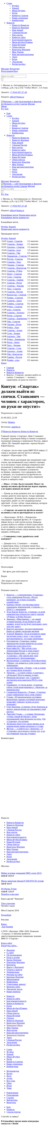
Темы (9, 1088)
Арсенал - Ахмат (15, 351)
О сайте (10, 952)
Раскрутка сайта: (9, 945)
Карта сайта (6, 943)
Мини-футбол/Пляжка (22, 42)
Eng (6, 109)
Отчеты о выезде (14, 970)
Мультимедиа (13, 1071)
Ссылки (10, 1097)
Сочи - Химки (13, 333)
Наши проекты (13, 991)
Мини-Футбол (18, 10)
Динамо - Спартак (15, 265)
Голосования (12, 1095)
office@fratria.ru (17, 97)
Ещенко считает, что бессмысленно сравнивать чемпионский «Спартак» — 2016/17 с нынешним (25, 607)
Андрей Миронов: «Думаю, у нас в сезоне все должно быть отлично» (26, 669)
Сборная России (19, 32)
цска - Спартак (14, 309)
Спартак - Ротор (14, 283)
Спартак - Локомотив (17, 318)
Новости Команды (20, 25)
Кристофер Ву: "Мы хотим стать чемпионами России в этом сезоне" (23, 649)
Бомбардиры (18, 20)
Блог (9, 1107)
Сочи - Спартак (14, 277)
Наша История (19, 45)
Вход (15, 71)
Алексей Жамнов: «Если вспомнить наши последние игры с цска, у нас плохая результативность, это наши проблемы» (26, 636)
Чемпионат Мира (15, 1025)
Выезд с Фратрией (15, 967)
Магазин (5, 69)
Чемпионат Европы (16, 1035)
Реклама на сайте (14, 974)
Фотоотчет (15, 69)
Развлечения (12, 1093)
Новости (11, 23)
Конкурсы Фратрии (21, 49)
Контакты (11, 965)
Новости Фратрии (20, 28)
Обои (9, 1083)
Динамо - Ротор (14, 324)
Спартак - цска (14, 250)
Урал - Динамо (14, 345)
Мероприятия (13, 979)
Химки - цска (13, 360)
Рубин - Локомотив (16, 339)
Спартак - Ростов (15, 292)
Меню (4, 106)
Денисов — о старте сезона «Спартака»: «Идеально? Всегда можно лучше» (25, 674)
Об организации (14, 955)
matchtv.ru (15, 427)
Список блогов (14, 1112)
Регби (14, 13)
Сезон (9, 3)
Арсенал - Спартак (15, 247)
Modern (11, 422)
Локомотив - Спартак (17, 256)
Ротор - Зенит (13, 342)
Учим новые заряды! (16, 984)
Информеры (12, 982)
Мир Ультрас (18, 52)
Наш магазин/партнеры (23, 54)
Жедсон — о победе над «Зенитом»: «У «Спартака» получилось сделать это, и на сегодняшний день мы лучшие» (26, 731)
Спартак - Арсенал (15, 312)
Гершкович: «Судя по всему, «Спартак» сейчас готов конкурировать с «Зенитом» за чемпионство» (27, 687)
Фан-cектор (17, 35)
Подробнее (6, 915)
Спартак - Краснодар (16, 268)
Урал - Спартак (14, 289)
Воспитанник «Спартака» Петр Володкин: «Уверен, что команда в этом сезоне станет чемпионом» (26, 663)
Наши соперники (20, 18)
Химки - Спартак (15, 298)
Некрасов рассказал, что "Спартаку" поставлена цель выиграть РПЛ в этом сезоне (24, 680)
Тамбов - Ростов (14, 357)
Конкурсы (11, 1102)
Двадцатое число (14, 989)
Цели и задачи (13, 957)
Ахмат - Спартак (14, 241)
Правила (11, 1109)
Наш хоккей (17, 30)
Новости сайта (19, 37)
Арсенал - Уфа (13, 336)
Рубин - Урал (13, 327)
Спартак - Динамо (15, 286)
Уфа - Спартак (13, 321)
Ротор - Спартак (14, 315)
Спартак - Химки (15, 244)
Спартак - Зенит (14, 301)
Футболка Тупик (9, 889)
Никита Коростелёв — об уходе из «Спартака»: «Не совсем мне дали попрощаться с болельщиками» (23, 655)
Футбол (15, 6)
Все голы (11, 1081)
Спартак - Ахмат (14, 330)
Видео (9, 1073)
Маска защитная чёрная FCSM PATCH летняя (22, 881)
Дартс (14, 57)
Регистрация (7, 71)
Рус (2, 109)
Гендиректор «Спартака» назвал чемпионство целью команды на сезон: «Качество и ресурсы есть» (25, 643)
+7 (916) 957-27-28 (18, 92)
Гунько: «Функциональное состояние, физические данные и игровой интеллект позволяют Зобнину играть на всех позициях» (26, 700)
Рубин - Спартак (14, 306)
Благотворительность (22, 40)
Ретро (14, 59)
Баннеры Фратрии (15, 977)
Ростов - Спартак (15, 259)
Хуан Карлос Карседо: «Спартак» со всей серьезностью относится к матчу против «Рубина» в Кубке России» (26, 614)
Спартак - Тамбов (15, 280)
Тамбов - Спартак (15, 304)
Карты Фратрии (14, 960)
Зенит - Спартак (14, 274)
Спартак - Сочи (14, 348)
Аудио (9, 1078)
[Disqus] (24, 778)
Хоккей (15, 8)
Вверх (4, 924)
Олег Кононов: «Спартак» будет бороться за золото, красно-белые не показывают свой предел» (27, 709)
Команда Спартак (20, 15)
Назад (4, 363)
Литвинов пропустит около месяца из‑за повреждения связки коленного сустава (25, 725)
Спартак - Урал (14, 262)
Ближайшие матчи (9, 215)
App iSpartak (7, 927)
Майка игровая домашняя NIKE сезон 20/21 (21, 873)
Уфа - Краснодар (14, 354)
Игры (9, 1086)
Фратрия (11, 950)
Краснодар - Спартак (16, 295)
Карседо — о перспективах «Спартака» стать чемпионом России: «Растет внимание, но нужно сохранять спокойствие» (25, 598)
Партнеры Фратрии (16, 962)
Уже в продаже (8, 903)
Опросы (10, 1018)
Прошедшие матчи (27, 215)
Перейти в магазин (10, 894)
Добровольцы (13, 972)
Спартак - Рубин (14, 271)
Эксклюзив (17, 62)
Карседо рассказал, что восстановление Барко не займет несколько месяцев (25, 630)
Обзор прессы (18, 47)
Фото (9, 1076)
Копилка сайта (13, 987)
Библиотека (12, 1100)
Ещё (8, 113)
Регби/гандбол (18, 64)
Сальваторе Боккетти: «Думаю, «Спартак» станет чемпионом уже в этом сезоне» (26, 693)
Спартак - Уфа (13, 253)
